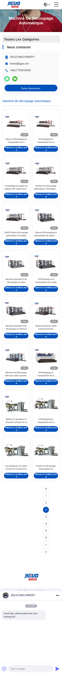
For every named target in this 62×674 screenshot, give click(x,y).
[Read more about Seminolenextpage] (46, 489)
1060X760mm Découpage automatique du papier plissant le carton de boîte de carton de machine (16, 234)
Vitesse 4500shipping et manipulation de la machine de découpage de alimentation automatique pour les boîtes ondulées (16, 141)
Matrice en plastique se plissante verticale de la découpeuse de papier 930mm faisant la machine (16, 421)
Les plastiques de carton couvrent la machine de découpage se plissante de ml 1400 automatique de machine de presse (16, 467)
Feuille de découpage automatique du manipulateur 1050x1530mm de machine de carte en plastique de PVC (46, 467)
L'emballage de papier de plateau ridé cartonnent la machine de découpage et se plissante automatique (16, 187)
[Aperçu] (31, 581)
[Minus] (57, 595)
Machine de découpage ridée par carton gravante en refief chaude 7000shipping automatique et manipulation (16, 374)
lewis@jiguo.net (19, 63)
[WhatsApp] (7, 79)
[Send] (57, 668)
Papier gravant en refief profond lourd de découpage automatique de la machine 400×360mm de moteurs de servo (46, 327)
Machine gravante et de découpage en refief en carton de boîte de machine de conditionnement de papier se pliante (16, 327)
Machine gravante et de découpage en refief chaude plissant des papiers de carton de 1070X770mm (16, 281)
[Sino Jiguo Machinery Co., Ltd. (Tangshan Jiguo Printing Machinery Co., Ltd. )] (13, 5)
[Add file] (4, 668)
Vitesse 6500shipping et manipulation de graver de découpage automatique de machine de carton (46, 234)
